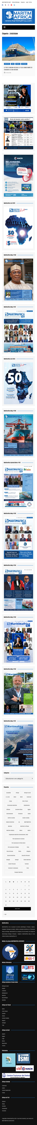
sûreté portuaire (12, 864)
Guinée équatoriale (6, 1090)
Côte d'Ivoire (7, 64)
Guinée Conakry (25, 818)
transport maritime (18, 872)
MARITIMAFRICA (27, 822)
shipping (28, 851)
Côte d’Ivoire (5, 1011)
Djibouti (3, 1101)
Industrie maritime (10, 822)
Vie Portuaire (24, 64)
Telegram (23, 2)
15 (25, 893)
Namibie (4, 1000)
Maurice (4, 995)
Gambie (3, 1013)
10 (5, 893)
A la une (8, 797)
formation (20, 814)
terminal (27, 864)
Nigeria (3, 1020)
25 (9, 901)
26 (13, 901)
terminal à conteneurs (13, 868)
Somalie (4, 1106)
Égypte (3, 1036)
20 (17, 897)
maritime (10, 826)
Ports (28, 847)
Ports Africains (10, 851)
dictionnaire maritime (12, 805)
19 (13, 897)
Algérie (3, 1034)
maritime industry (10, 830)
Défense (8, 809)
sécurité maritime (11, 855)
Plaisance (17, 64)
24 (5, 901)
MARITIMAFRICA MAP (6, 2)
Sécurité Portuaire (26, 855)
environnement (9, 814)
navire (29, 830)
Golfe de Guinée (11, 818)
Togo (3, 1025)
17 (5, 897)
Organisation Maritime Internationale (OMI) (18, 834)
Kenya (3, 1104)
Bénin (15, 797)
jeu (19, 822)
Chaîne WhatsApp (15, 2)
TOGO (27, 868)
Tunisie (3, 1045)
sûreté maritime (27, 860)
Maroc (21, 830)
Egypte (29, 809)
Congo (10, 801)
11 (9, 893)
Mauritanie (4, 1043)
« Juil (5, 914)
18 (9, 897)
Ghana (3, 1016)
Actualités (8, 793)
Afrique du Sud (27, 793)
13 (17, 893)
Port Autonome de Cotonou (18, 839)
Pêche (19, 851)
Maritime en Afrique (24, 826)
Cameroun (29, 797)
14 (21, 893)
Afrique (17, 793)
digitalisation (27, 805)
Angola (3, 988)
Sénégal (8, 860)
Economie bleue (18, 809)
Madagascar (5, 993)
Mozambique (5, 998)
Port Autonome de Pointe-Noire (18, 843)
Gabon (29, 814)
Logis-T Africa (29, 2)
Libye (3, 1038)
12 (13, 893)
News (13, 64)
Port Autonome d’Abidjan (13, 847)
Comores (4, 991)
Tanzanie (4, 1111)
